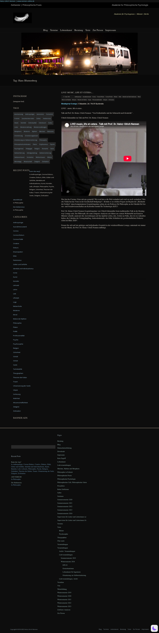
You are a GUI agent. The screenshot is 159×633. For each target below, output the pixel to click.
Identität (23, 123)
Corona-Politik (109, 96)
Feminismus (17, 260)
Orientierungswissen (31, 136)
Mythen (34, 131)
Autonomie (40, 114)
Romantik (45, 148)
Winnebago (17, 161)
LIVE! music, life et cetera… (77, 92)
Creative (16, 243)
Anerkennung (18, 114)
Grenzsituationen (68, 568)
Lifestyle (16, 298)
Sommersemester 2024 (64, 513)
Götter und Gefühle (20, 264)
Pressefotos (61, 486)
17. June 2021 (66, 96)
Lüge (15, 302)
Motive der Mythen (66, 99)
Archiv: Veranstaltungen (67, 551)
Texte (87, 30)
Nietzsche (50, 131)
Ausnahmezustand (87, 96)
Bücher (61, 530)
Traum (15, 382)
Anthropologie (78, 96)
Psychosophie (18, 344)
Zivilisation (111, 99)
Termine (54, 30)
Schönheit (16, 352)
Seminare (60, 496)
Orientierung (18, 136)
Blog (45, 30)
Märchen (42, 131)
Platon (35, 144)
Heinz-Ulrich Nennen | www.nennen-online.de (17, 1)
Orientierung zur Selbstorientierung (25, 140)
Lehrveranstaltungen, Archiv (68, 579)
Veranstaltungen (62, 544)
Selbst (59, 493)
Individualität (32, 123)
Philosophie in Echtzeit (65, 472)
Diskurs (115, 96)
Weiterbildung (62, 589)
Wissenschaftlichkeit (97, 99)
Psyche (52, 144)
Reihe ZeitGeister (63, 489)
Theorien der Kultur (82, 99)
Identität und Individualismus (129, 96)
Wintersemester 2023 (64, 606)
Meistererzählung (25, 127)
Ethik (120, 96)
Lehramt (16, 285)
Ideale (16, 123)
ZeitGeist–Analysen (63, 610)
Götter (38, 118)
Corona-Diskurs (100, 96)
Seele (52, 148)
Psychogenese (18, 148)
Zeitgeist (105, 99)
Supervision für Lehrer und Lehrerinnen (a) (71, 517)
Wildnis (49, 157)
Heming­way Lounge (69, 103)
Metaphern (17, 131)
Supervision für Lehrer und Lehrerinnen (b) (71, 520)
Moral (139, 96)
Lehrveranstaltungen (64, 465)
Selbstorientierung (45, 153)
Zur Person (98, 30)
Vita (58, 585)
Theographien (18, 373)
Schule (15, 361)
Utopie (89, 99)
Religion (74, 99)
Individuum (42, 123)
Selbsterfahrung (19, 153)
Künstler (16, 281)
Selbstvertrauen (19, 157)
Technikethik (17, 369)
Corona (94, 96)
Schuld (15, 356)
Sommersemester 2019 (68, 558)
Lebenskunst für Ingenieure (72, 572)
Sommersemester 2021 (64, 503)
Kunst (15, 277)
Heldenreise (47, 118)
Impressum (110, 30)
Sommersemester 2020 (64, 499)
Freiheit (16, 118)
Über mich (60, 541)
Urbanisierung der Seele (21, 386)
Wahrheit (16, 398)
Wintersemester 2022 (64, 603)
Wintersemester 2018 (68, 561)
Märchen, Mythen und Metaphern (68, 468)
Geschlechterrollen (28, 118)
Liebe (16, 127)
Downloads (61, 451)
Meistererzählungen (40, 127)
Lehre (15, 289)
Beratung (78, 30)
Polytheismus (43, 144)
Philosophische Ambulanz (22, 144)
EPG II (65, 565)
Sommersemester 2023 (64, 510)
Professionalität (18, 336)
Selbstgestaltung (32, 153)
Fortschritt (49, 114)
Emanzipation (18, 252)
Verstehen (30, 157)
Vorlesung (16, 394)
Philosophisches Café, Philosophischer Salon (72, 482)
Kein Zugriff (61, 458)
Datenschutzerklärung (64, 448)
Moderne (27, 131)
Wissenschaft (28, 161)
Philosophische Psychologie (66, 479)
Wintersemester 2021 (64, 599)
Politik (15, 331)
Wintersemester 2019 (64, 592)
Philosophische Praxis (64, 475)
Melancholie (17, 306)
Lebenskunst (66, 30)
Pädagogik (29, 148)
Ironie (15, 273)
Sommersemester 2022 (64, 506)
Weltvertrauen (40, 157)
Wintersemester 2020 (64, 596)
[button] (154, 628)
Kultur (50, 123)
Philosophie (43, 140)
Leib (14, 294)
